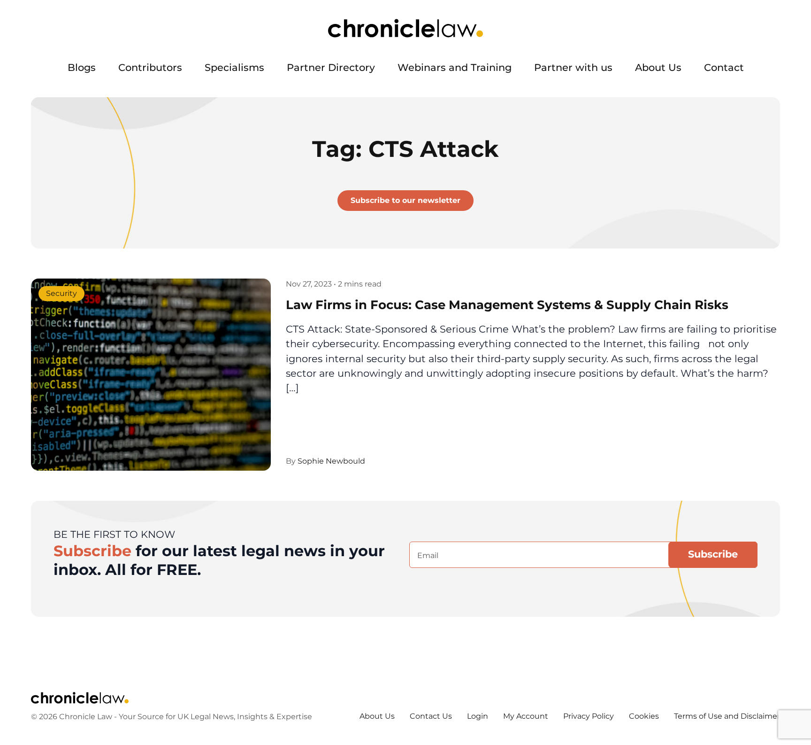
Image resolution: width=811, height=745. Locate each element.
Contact (724, 67)
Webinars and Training (455, 67)
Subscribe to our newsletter (405, 200)
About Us (658, 67)
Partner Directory (331, 67)
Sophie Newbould (331, 461)
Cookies (644, 716)
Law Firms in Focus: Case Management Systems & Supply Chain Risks (507, 304)
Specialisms (234, 67)
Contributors (150, 67)
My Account (525, 716)
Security (61, 293)
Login (477, 716)
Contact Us (431, 716)
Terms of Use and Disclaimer (727, 716)
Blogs (82, 67)
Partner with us (573, 67)
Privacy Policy (588, 716)
